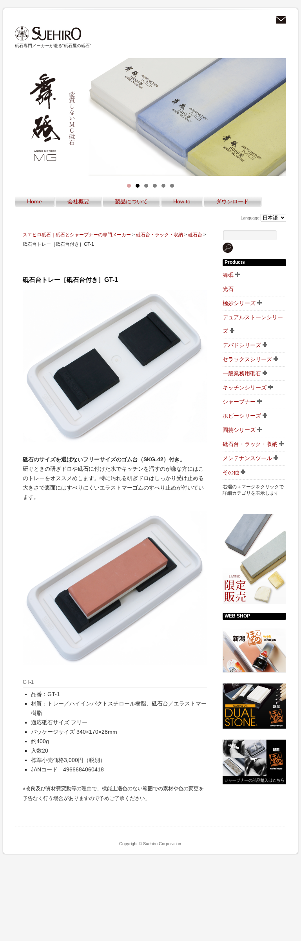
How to (181, 201)
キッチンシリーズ (245, 387)
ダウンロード (232, 201)
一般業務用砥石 (242, 373)
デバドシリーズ (242, 345)
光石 (228, 289)
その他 (231, 472)
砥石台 (195, 235)
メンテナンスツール (247, 458)
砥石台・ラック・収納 (159, 235)
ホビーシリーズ (242, 416)
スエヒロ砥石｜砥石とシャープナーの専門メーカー (48, 33)
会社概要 (78, 201)
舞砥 (228, 275)
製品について (131, 201)
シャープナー (239, 401)
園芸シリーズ (239, 430)
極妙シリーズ (239, 303)
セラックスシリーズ (247, 359)
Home (34, 201)
